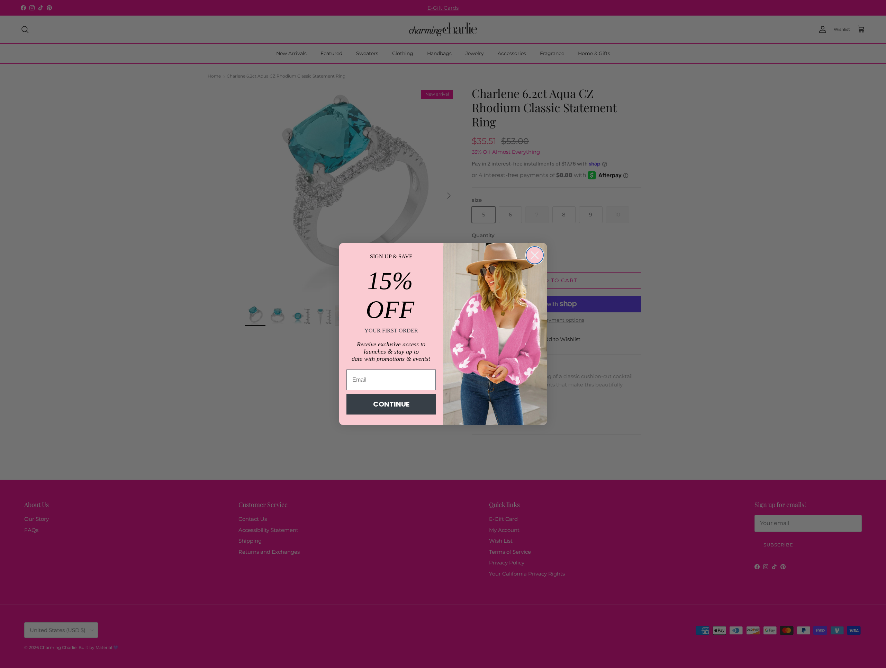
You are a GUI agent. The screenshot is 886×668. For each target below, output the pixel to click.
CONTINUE (391, 404)
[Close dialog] (534, 255)
